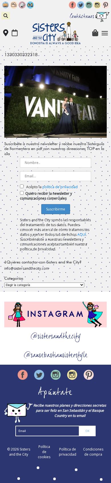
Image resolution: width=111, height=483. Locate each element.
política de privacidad (60, 186)
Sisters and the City (19, 452)
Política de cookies (44, 451)
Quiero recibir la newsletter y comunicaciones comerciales (46, 196)
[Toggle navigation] (105, 33)
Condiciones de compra (93, 452)
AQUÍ (81, 234)
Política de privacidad (67, 452)
